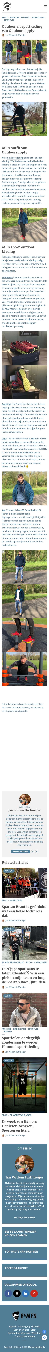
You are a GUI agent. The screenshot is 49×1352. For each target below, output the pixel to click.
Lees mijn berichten (24, 1217)
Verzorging (24, 1326)
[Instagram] (17, 1293)
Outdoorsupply (30, 192)
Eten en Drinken (21, 1329)
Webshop (36, 1333)
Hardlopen (38, 17)
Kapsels (13, 1326)
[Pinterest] (34, 1293)
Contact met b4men (24, 1336)
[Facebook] (8, 1293)
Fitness (25, 17)
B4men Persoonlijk (13, 962)
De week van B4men (21, 1115)
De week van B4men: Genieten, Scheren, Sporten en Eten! (19, 1126)
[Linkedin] (25, 1293)
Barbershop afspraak (19, 1333)
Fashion (14, 17)
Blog (4, 17)
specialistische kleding (24, 260)
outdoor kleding (15, 157)
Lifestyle (9, 20)
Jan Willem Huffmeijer (15, 35)
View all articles (20, 851)
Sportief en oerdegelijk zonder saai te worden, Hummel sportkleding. (21, 1042)
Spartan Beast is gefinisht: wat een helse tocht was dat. (24, 911)
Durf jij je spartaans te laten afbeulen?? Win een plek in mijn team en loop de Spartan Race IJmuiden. (24, 975)
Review (8, 1031)
